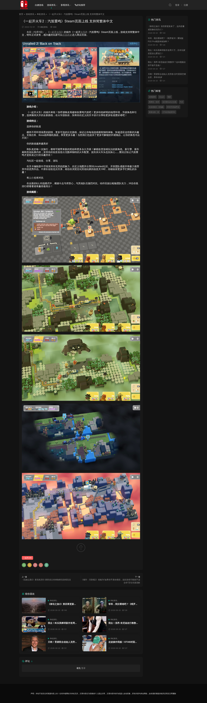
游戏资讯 (51, 5)
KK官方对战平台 (173, 107)
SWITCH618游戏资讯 (24, 5)
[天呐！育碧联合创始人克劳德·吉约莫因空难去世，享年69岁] (34, 643)
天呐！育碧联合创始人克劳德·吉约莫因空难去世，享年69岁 (62, 641)
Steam (161, 97)
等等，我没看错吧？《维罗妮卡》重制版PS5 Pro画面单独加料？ (123, 604)
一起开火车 (55, 32)
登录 (83, 668)
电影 (169, 97)
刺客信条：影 (154, 112)
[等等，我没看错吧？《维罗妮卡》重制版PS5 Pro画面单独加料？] (94, 605)
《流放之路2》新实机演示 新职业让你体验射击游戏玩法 (46, 579)
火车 (83, 32)
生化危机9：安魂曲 (156, 107)
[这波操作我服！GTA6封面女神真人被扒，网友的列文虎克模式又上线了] (94, 643)
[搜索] (170, 5)
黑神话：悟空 (154, 102)
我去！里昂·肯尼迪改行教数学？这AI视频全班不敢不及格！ (122, 623)
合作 (31, 177)
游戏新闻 (152, 97)
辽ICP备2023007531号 (103, 696)
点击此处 (67, 34)
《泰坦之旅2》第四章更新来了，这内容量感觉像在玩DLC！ (62, 604)
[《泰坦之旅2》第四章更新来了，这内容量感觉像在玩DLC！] (34, 605)
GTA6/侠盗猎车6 (169, 112)
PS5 (181, 102)
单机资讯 (41, 14)
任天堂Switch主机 (169, 102)
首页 (21, 14)
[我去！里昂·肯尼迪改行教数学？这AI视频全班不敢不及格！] (94, 624)
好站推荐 (81, 5)
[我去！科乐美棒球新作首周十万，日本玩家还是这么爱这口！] (34, 624)
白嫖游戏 (39, 5)
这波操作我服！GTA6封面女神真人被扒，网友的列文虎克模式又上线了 (123, 641)
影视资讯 (65, 5)
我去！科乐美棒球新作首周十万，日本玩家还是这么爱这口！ (62, 623)
